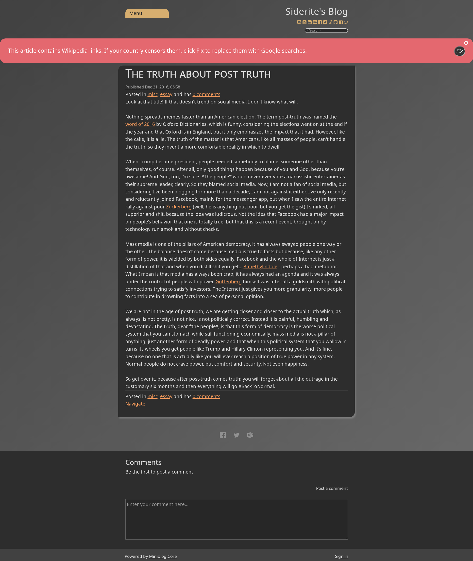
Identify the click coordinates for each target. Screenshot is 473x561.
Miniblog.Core (163, 556)
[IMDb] (315, 22)
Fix (459, 51)
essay (166, 94)
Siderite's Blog (317, 11)
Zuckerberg (179, 207)
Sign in (341, 556)
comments (206, 94)
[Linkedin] (310, 22)
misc (153, 94)
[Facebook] (320, 22)
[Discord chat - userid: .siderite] (299, 22)
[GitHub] (336, 22)
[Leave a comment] (346, 22)
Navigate (135, 404)
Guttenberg (229, 281)
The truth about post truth (198, 73)
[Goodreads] (341, 22)
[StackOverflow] (330, 22)
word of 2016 (140, 124)
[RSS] (304, 22)
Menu (135, 13)
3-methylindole (260, 266)
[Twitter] (325, 22)
